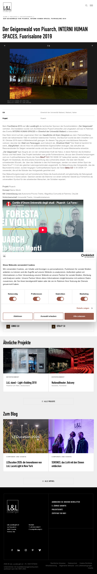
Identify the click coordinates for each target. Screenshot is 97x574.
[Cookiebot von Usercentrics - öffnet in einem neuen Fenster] (83, 256)
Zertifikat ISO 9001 (59, 513)
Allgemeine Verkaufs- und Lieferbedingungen (75, 566)
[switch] (36, 299)
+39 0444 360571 (35, 527)
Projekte (14, 16)
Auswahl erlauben (48, 316)
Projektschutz (57, 509)
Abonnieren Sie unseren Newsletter (66, 502)
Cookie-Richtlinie (86, 563)
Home (5, 16)
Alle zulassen (79, 316)
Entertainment (26, 16)
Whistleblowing (51, 566)
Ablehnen (18, 316)
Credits (90, 568)
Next (92, 45)
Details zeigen (83, 308)
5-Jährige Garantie (59, 506)
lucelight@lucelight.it (36, 529)
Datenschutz (72, 563)
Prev (4, 45)
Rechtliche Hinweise (58, 563)
